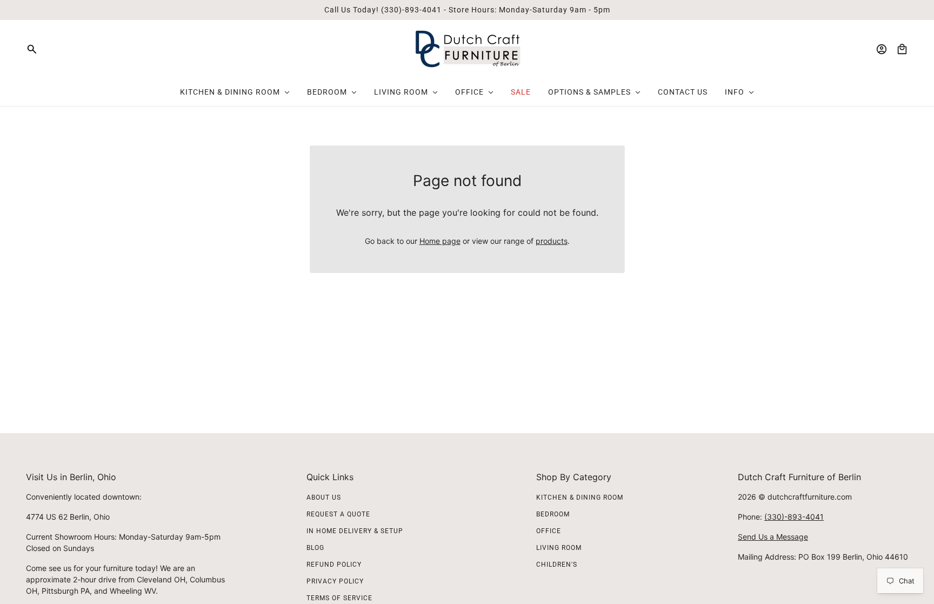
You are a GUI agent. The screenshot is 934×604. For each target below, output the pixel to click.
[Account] (882, 49)
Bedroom (553, 514)
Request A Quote (338, 514)
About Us (323, 497)
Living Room (559, 548)
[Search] (32, 49)
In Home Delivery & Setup (354, 531)
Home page (440, 240)
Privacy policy (335, 581)
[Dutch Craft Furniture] (467, 49)
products (552, 240)
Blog (315, 548)
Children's (556, 564)
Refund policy (334, 564)
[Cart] (902, 49)
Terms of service (339, 598)
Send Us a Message (773, 536)
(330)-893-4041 (794, 516)
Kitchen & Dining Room (579, 497)
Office (548, 531)
